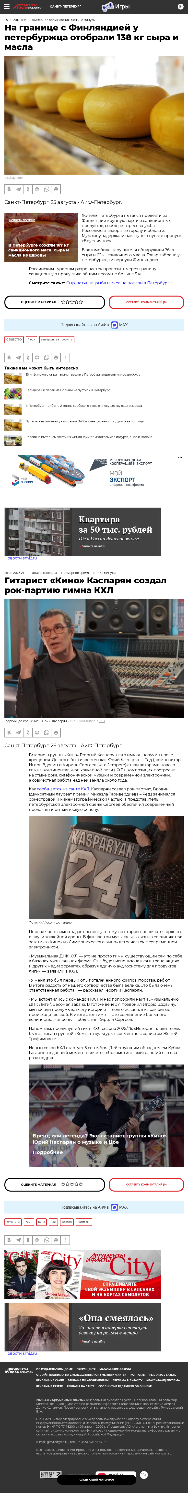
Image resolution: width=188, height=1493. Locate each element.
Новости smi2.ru (20, 558)
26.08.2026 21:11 (15, 573)
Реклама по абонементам (88, 1380)
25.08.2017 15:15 (15, 20)
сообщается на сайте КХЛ (63, 789)
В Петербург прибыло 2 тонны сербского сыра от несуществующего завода (83, 406)
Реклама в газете (162, 1374)
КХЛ (102, 721)
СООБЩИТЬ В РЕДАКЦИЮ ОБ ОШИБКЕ (125, 1386)
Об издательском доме (54, 1369)
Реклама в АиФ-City (127, 1380)
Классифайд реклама (163, 1380)
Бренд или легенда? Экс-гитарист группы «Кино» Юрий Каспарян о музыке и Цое (100, 1139)
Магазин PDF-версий (115, 1369)
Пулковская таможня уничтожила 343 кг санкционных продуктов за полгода (84, 421)
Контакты (137, 1374)
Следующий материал (97, 1479)
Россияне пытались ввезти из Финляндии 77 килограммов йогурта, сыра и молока (88, 437)
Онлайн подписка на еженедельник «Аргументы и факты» (81, 1374)
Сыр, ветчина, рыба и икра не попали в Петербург (117, 283)
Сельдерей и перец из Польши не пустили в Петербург (67, 390)
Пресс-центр (86, 1369)
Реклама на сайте (50, 1380)
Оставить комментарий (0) (146, 302)
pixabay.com (13, 177)
